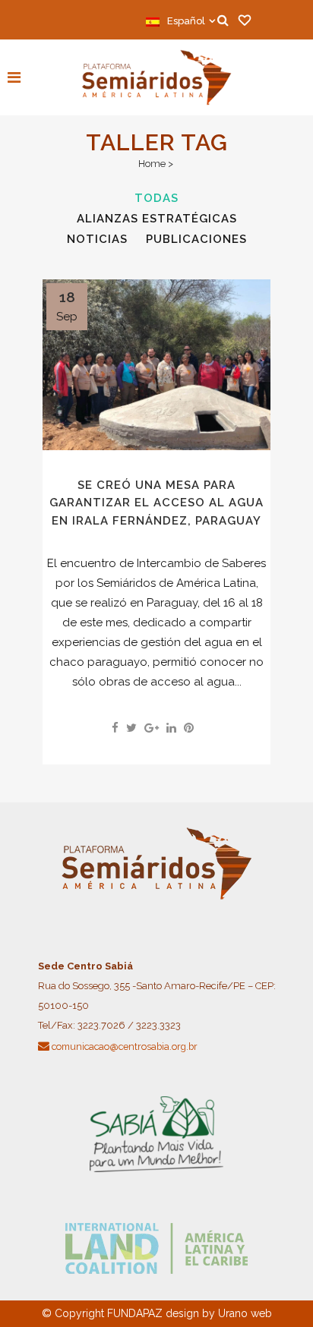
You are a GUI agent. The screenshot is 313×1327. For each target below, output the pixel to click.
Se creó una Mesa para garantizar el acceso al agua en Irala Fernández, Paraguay (156, 503)
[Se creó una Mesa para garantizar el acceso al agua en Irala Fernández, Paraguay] (156, 364)
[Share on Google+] (151, 728)
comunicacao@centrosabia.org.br (125, 1046)
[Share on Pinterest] (189, 728)
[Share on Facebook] (115, 728)
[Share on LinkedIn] (171, 728)
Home (152, 163)
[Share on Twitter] (131, 728)
